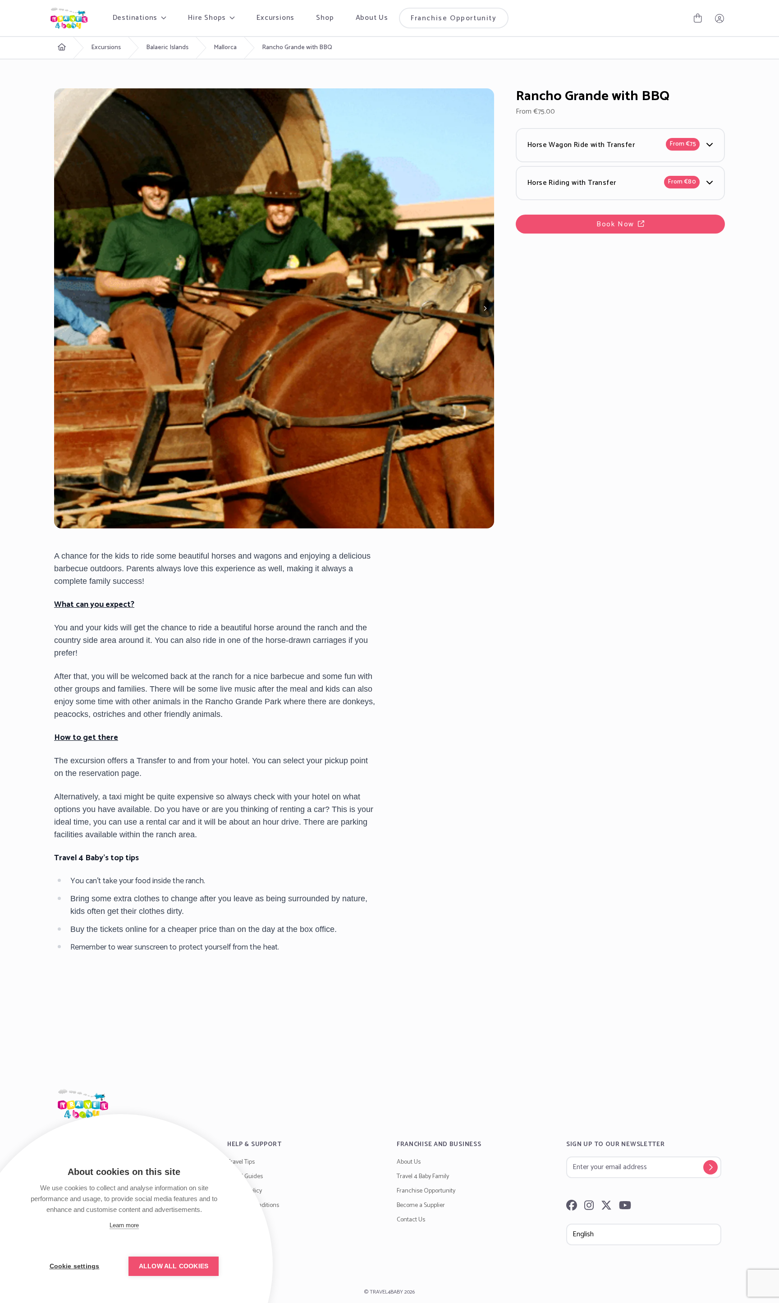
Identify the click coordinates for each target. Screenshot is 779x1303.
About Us (372, 18)
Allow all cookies (173, 1266)
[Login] (719, 18)
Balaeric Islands (167, 47)
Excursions (275, 18)
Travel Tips (241, 1162)
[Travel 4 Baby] (68, 18)
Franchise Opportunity (454, 18)
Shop (325, 18)
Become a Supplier (421, 1205)
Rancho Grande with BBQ (297, 47)
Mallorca (225, 47)
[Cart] (698, 18)
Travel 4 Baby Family (423, 1176)
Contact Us (411, 1220)
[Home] (389, 1104)
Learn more (124, 1225)
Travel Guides (245, 1176)
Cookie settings (75, 1266)
